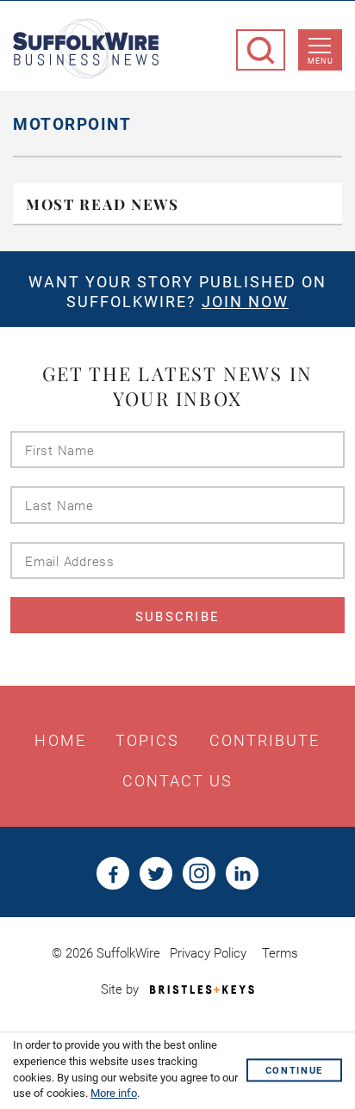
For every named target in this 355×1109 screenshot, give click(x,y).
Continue (294, 1070)
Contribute (265, 740)
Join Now (245, 302)
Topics (147, 740)
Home (59, 740)
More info (113, 1093)
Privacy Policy (208, 953)
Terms (280, 953)
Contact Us (178, 781)
